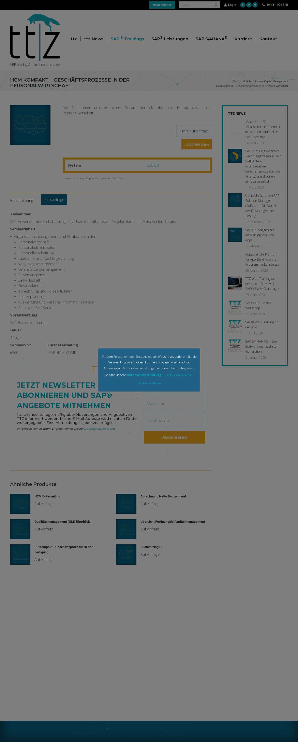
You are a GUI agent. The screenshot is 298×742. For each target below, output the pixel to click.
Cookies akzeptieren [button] (178, 375)
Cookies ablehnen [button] (149, 383)
